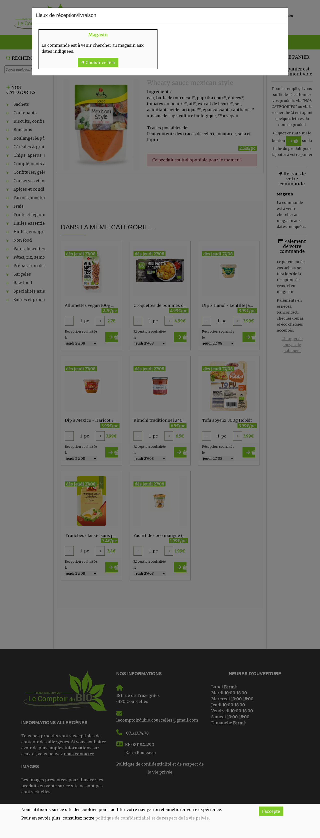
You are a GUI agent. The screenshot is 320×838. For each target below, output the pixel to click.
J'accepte (271, 811)
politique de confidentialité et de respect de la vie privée (152, 818)
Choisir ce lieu (99, 62)
